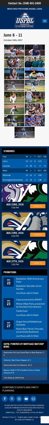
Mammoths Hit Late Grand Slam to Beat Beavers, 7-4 (24, 353)
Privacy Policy (9, 417)
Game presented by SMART (29, 299)
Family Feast (22, 311)
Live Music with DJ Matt (27, 293)
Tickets (38, 206)
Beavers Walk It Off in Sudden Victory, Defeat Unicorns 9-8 (22, 371)
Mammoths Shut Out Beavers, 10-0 (18, 365)
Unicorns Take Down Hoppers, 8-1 (17, 360)
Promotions (10, 272)
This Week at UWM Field (14, 378)
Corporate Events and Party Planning (20, 389)
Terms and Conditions (27, 417)
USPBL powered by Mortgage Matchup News (24, 345)
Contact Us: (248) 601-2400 (24, 3)
